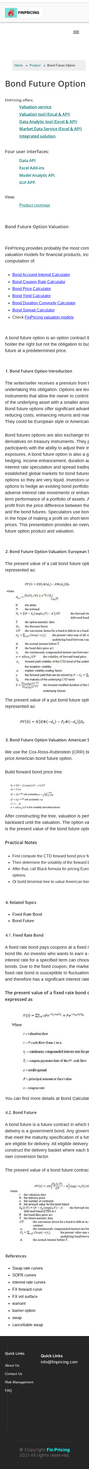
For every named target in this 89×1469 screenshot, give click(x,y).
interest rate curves (28, 1282)
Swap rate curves (27, 1268)
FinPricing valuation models (49, 317)
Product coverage (34, 205)
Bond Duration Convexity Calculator (43, 303)
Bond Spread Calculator (33, 310)
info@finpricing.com (59, 1362)
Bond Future (23, 921)
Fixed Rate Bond (27, 914)
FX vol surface (25, 1296)
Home (18, 65)
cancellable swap (27, 1325)
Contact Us (13, 1374)
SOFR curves (24, 1275)
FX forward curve (27, 1289)
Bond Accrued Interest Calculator (41, 275)
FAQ (8, 1390)
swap (17, 1318)
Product (35, 65)
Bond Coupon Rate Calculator (38, 282)
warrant (18, 1303)
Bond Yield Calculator (31, 296)
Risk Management (19, 1382)
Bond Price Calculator (31, 289)
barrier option (24, 1310)
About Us (12, 1365)
